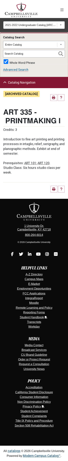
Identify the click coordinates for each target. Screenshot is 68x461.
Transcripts (34, 321)
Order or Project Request (34, 359)
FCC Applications (34, 293)
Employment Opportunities (34, 288)
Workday (34, 326)
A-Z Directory (34, 274)
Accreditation (34, 387)
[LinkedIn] (30, 254)
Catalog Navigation (21, 82)
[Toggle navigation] (62, 10)
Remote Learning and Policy (34, 307)
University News (34, 369)
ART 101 (30, 163)
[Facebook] (12, 254)
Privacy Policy (32, 406)
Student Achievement (34, 411)
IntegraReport (34, 298)
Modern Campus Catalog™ (42, 456)
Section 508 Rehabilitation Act (34, 425)
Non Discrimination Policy (34, 401)
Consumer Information (34, 396)
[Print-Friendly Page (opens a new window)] (53, 97)
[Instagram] (47, 254)
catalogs (14, 451)
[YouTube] (38, 254)
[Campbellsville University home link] (21, 10)
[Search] (61, 53)
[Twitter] (21, 254)
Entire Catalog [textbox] (13, 44)
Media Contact (34, 345)
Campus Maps (34, 279)
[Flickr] (56, 254)
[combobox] (34, 25)
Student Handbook (32, 317)
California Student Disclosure (34, 392)
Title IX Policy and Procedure (34, 420)
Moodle (34, 302)
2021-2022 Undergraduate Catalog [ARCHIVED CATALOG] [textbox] (31, 24)
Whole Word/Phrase (22, 62)
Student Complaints (34, 416)
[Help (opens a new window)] (61, 97)
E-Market (34, 283)
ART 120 (44, 163)
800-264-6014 (34, 234)
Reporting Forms (34, 312)
